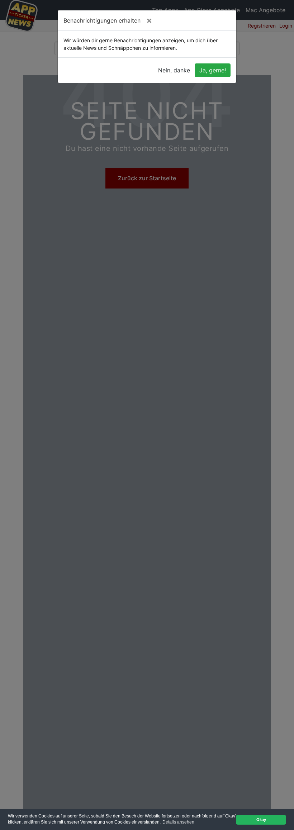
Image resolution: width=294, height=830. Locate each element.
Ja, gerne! (212, 70)
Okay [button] (261, 819)
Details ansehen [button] (178, 822)
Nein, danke (174, 70)
